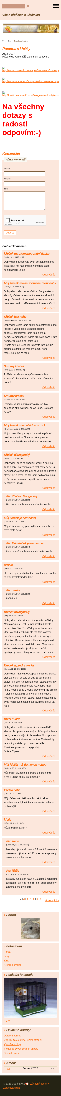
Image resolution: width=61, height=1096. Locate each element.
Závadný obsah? (39, 1083)
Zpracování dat (11, 1087)
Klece (7, 1021)
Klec (6, 960)
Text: (6, 189)
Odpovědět (48, 274)
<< (8, 1068)
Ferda (7, 951)
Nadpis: (7, 179)
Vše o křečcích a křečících (21, 15)
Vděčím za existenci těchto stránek (23, 1040)
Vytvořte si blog (12, 1044)
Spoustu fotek (11, 1053)
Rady (10, 41)
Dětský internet (12, 1035)
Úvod (4, 41)
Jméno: (7, 169)
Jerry (6, 956)
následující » (52, 900)
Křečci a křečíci (12, 965)
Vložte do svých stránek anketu (21, 1048)
